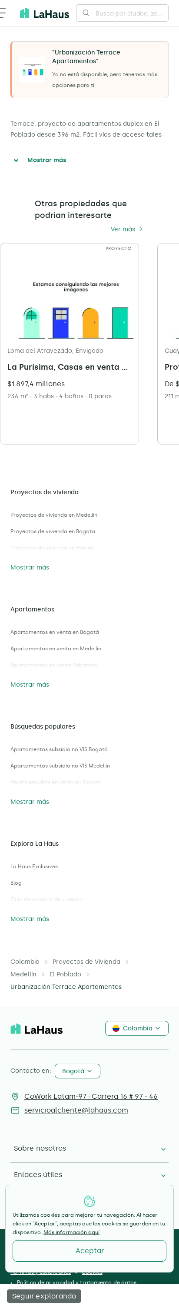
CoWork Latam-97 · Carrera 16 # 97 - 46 (91, 1096)
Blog (16, 883)
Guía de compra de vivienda (46, 899)
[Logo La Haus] (44, 13)
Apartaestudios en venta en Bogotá (56, 782)
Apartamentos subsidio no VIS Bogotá (59, 749)
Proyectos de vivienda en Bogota (52, 531)
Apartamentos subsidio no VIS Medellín (60, 766)
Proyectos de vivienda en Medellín (53, 515)
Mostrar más (46, 160)
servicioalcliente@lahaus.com (76, 1110)
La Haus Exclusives (34, 866)
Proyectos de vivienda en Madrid (52, 548)
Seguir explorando (44, 1296)
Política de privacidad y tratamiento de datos (77, 1282)
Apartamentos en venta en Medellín (55, 649)
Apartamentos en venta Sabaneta (54, 665)
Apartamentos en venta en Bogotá (54, 632)
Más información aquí (71, 1232)
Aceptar (90, 1251)
